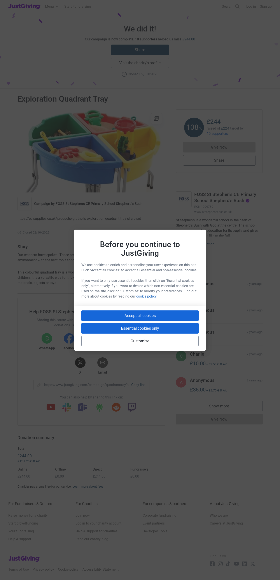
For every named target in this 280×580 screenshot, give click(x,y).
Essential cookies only (140, 328)
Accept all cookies (140, 315)
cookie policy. (146, 296)
